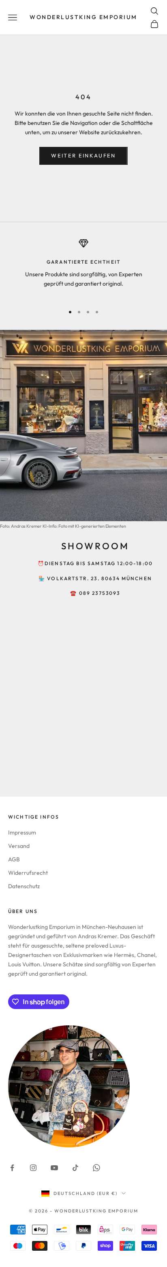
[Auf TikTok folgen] (75, 1168)
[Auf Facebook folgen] (12, 1168)
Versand (19, 846)
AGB (14, 859)
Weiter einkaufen (83, 155)
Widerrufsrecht (28, 872)
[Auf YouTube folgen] (54, 1168)
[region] (83, 268)
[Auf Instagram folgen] (33, 1168)
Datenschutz (24, 886)
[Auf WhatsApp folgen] (96, 1168)
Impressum (22, 832)
